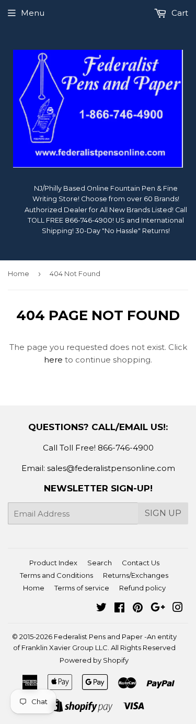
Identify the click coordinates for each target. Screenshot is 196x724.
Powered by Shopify (94, 660)
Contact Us (140, 562)
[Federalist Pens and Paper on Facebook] (119, 608)
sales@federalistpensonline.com (111, 468)
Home (18, 273)
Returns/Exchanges (135, 575)
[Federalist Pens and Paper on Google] (158, 608)
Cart (178, 13)
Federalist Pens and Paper (98, 636)
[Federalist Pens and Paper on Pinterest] (137, 608)
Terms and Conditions (56, 575)
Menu (32, 13)
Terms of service (81, 588)
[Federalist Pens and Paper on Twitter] (101, 608)
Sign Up (163, 513)
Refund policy (142, 588)
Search (99, 562)
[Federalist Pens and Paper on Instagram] (177, 608)
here (53, 360)
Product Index (53, 562)
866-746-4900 (126, 448)
